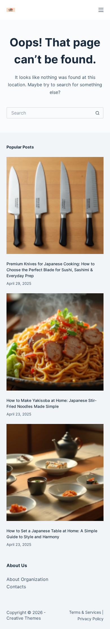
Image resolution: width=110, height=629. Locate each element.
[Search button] (98, 113)
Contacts (16, 586)
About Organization (27, 579)
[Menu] (101, 9)
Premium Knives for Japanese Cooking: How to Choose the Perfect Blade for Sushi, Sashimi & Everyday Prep (50, 269)
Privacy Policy (91, 618)
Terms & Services (85, 612)
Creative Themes (23, 618)
